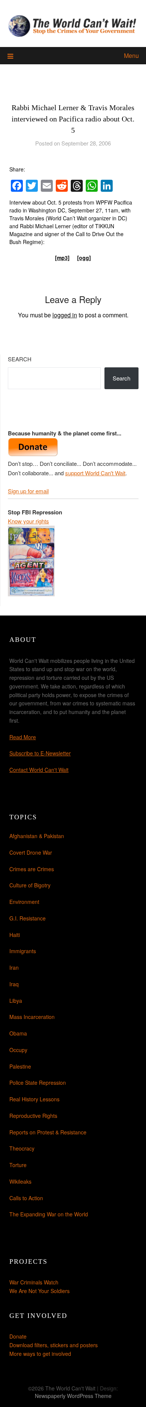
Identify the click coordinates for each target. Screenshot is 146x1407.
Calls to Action (26, 1198)
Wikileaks (20, 1181)
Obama (18, 1033)
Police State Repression (37, 1082)
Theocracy (21, 1148)
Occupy (18, 1050)
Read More (22, 737)
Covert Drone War (30, 852)
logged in (64, 315)
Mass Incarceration (32, 1016)
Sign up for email (28, 491)
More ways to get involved (40, 1353)
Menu (131, 55)
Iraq (14, 984)
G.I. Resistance (27, 918)
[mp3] (62, 257)
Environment (24, 901)
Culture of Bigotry (30, 885)
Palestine (20, 1066)
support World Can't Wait (95, 473)
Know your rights (28, 521)
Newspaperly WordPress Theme (73, 1395)
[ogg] (84, 257)
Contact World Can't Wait (39, 769)
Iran (14, 967)
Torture (18, 1165)
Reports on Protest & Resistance (47, 1132)
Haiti (14, 935)
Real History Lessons (34, 1099)
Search (19, 359)
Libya (15, 1000)
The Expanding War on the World (48, 1214)
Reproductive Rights (33, 1115)
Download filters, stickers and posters (53, 1345)
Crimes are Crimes (31, 869)
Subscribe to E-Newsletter (40, 753)
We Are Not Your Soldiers (39, 1291)
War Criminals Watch (33, 1282)
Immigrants (22, 951)
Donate (18, 1336)
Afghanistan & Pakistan (36, 836)
